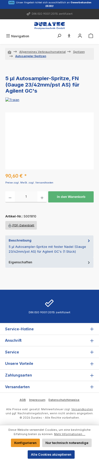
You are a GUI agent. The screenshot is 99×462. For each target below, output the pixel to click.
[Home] (10, 51)
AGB (23, 400)
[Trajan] (49, 99)
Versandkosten (82, 409)
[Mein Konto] (80, 36)
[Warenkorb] (90, 36)
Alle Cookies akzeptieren (51, 454)
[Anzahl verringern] (10, 196)
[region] (49, 140)
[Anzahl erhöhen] (42, 196)
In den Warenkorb (71, 197)
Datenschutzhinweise (63, 400)
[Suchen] (59, 36)
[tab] (49, 246)
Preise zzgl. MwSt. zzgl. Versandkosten (29, 182)
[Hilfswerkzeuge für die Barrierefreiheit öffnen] (69, 36)
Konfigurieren (25, 443)
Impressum (37, 400)
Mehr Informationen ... (69, 434)
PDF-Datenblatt (23, 225)
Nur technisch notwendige (66, 443)
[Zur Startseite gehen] (49, 25)
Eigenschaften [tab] (20, 262)
